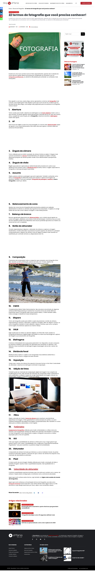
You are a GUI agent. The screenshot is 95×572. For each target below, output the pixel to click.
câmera (24, 156)
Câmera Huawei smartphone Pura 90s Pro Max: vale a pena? (77, 81)
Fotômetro (19, 426)
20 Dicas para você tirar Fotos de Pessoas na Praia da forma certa (55, 551)
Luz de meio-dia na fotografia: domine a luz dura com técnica (78, 74)
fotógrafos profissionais (16, 77)
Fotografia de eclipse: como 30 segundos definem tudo (38, 515)
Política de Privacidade (73, 568)
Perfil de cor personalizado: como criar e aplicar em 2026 (39, 523)
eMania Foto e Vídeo (53, 535)
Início (10, 8)
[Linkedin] (1, 13)
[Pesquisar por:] (76, 3)
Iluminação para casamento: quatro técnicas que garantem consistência (40, 507)
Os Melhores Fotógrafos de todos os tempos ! (55, 558)
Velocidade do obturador (26, 469)
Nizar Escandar (12, 24)
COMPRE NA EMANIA (86, 3)
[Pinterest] (1, 16)
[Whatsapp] (1, 18)
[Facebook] (1, 8)
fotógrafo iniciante (14, 483)
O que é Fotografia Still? (78, 550)
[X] (1, 11)
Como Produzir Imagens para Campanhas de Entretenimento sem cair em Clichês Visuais (78, 66)
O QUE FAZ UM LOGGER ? (78, 558)
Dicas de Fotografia (18, 8)
